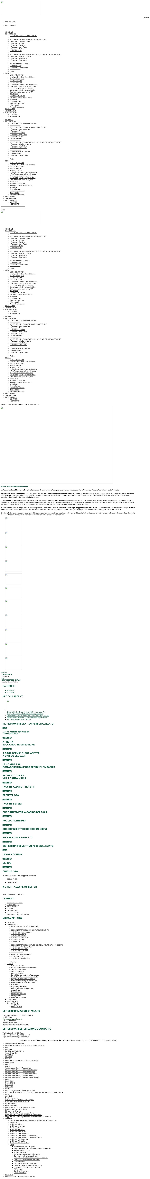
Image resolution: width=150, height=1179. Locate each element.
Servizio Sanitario (16, 81)
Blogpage (8, 1049)
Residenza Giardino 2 (17, 1130)
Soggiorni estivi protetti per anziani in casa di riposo (23, 1115)
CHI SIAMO (9, 32)
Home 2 (8, 1079)
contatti (8, 1058)
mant (7, 1094)
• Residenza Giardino (17, 45)
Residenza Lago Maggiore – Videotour (23, 1135)
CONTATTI (13, 114)
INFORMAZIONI (11, 309)
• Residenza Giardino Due (19, 68)
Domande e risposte (17, 107)
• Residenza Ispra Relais (18, 47)
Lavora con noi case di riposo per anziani (20, 1090)
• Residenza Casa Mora (18, 60)
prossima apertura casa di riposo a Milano (20, 1107)
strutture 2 (9, 1175)
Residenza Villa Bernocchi (19, 1139)
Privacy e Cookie (13, 912)
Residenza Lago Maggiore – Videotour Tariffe (26, 1137)
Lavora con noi (12, 910)
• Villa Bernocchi (15, 66)
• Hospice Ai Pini (16, 51)
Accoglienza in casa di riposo (24, 1146)
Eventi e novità (12, 906)
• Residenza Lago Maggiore (20, 41)
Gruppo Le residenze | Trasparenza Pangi (20, 1075)
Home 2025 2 (10, 1083)
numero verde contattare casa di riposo (19, 1100)
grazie (7, 1066)
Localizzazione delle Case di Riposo (22, 77)
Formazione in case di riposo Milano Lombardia (31, 1158)
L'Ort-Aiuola (6, 674)
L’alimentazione (15, 101)
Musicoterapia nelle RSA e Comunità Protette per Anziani (27, 717)
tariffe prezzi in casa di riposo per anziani (20, 1176)
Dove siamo (9, 1062)
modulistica (9, 1096)
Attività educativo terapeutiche (21, 97)
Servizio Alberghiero (17, 79)
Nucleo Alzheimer (11, 1098)
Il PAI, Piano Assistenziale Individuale (23, 86)
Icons (7, 1088)
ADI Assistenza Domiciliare (14, 1044)
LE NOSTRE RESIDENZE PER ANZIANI (23, 36)
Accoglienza (14, 99)
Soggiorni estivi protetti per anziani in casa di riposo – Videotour (28, 1117)
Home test (9, 1085)
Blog (6, 1047)
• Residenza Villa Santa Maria (20, 56)
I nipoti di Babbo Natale (11, 680)
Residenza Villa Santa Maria (19, 1143)
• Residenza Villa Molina (18, 58)
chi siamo (8, 1057)
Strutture (8, 1118)
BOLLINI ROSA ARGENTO (14, 1051)
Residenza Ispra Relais (18, 1132)
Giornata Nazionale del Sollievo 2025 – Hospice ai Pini (26, 712)
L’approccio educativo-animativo (21, 88)
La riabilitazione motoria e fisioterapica (23, 84)
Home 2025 (9, 1081)
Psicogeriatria (14, 105)
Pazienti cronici (10, 1103)
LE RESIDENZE (10, 34)
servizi (12, 1145)
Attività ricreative (20, 1152)
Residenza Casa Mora (17, 1126)
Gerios (7, 1064)
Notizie (9, 692)
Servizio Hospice (16, 82)
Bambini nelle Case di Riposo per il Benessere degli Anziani (28, 716)
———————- (15, 62)
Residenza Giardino (16, 1128)
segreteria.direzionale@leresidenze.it (16, 1024)
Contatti (146, 17)
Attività (9, 690)
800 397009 (34, 404)
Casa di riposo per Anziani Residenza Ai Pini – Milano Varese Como (33, 1120)
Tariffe (12, 71)
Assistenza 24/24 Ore (17, 96)
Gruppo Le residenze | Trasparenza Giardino (21, 1070)
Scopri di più (7, 738)
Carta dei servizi (11, 1053)
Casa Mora (9, 1055)
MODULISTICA (15, 116)
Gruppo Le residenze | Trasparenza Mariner (21, 1073)
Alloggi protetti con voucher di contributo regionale (32, 1148)
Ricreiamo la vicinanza (13, 1111)
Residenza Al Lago (16, 1124)
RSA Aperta (14, 94)
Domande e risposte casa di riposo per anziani (21, 1060)
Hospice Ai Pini (15, 1122)
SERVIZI (8, 73)
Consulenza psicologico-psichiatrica (22, 90)
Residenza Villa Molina (17, 1141)
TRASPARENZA (10, 111)
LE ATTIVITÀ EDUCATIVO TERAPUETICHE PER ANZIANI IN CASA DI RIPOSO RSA (34, 1092)
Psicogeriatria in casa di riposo (16, 1109)
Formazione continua (17, 103)
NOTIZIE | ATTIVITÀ (17, 75)
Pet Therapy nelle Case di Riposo (19, 719)
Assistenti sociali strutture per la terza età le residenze (24, 1045)
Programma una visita (15, 903)
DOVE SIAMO (10, 109)
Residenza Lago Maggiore (19, 1133)
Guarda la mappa (13, 905)
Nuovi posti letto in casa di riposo (17, 1102)
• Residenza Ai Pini (16, 49)
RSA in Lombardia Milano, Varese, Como (19, 1113)
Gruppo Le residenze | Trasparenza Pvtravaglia (22, 1077)
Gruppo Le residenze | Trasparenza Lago (20, 1072)
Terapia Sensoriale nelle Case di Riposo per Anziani (25, 714)
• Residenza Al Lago (17, 43)
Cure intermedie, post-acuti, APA (21, 92)
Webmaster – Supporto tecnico (18, 914)
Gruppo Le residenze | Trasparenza (18, 1068)
